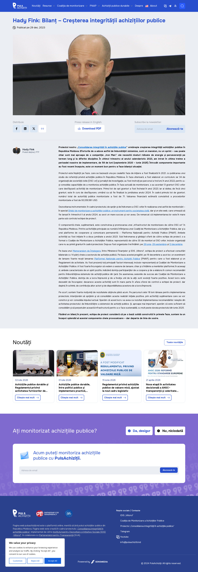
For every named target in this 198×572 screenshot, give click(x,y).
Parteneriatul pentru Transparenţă (56, 535)
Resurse (47, 5)
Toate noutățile (174, 342)
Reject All (35, 560)
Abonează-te (174, 129)
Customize (17, 560)
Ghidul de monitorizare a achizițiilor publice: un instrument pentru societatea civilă (108, 210)
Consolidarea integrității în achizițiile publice (102, 147)
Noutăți (36, 5)
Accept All (52, 560)
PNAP (93, 5)
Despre (139, 5)
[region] (35, 552)
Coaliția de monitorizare (70, 5)
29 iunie (147, 244)
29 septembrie (159, 244)
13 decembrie (176, 244)
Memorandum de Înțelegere (87, 251)
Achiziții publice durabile (115, 5)
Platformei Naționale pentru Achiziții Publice (117, 258)
